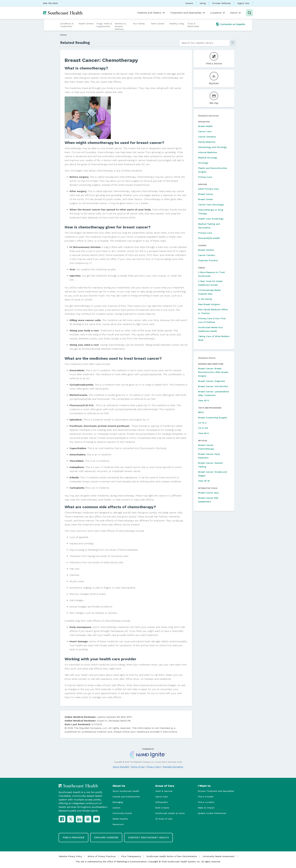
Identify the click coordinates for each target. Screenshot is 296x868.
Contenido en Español (232, 24)
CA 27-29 (203, 428)
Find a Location (206, 802)
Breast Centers (206, 250)
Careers (189, 3)
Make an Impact (206, 807)
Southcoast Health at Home (170, 813)
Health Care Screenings (210, 218)
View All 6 (203, 433)
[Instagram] (87, 819)
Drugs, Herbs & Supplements (104, 25)
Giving (203, 3)
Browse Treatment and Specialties (216, 791)
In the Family (205, 299)
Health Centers (86, 23)
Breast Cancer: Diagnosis (211, 381)
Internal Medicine (207, 152)
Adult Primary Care (208, 189)
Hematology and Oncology (212, 147)
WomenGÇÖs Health (209, 238)
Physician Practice (208, 260)
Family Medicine (206, 142)
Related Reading (75, 42)
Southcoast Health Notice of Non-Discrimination (171, 856)
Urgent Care (243, 3)
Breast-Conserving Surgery (212, 417)
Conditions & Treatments (66, 25)
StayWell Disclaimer (173, 767)
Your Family (139, 23)
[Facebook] (62, 819)
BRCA (201, 412)
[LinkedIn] (79, 819)
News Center (157, 23)
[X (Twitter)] (70, 819)
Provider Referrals (221, 3)
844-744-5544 (50, 3)
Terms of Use (138, 767)
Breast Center (205, 199)
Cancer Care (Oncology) (211, 204)
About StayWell (121, 767)
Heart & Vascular (164, 791)
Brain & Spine (162, 807)
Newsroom (118, 824)
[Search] (249, 12)
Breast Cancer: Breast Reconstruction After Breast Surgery (213, 372)
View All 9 (203, 400)
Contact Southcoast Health (148, 837)
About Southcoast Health (126, 791)
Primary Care (205, 177)
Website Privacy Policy (70, 856)
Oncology (203, 163)
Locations (216, 12)
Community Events (122, 813)
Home (63, 35)
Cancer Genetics (207, 136)
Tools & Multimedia (193, 25)
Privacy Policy (154, 767)
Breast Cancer (205, 194)
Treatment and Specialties (185, 12)
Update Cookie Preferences (212, 813)
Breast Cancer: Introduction (213, 386)
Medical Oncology (207, 157)
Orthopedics (161, 802)
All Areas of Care (164, 819)
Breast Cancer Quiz (208, 492)
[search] (204, 43)
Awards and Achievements (126, 796)
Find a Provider (206, 796)
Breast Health (205, 126)
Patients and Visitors (149, 12)
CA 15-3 (202, 423)
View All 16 (204, 481)
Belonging (118, 802)
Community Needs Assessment (218, 856)
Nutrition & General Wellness (120, 26)
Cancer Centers (206, 255)
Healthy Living (176, 23)
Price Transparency (131, 856)
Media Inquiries (120, 819)
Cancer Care (204, 131)
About (233, 12)
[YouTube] (96, 819)
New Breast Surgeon (209, 304)
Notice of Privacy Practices (102, 856)
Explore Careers (106, 837)
